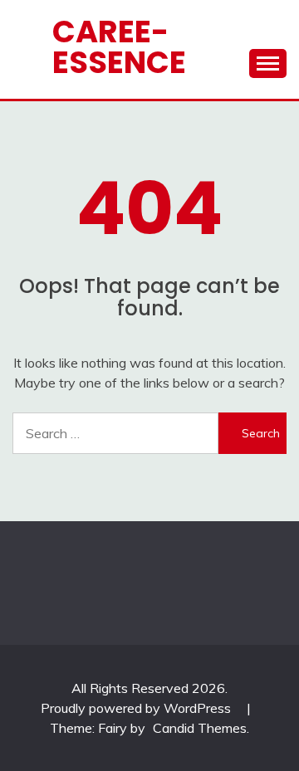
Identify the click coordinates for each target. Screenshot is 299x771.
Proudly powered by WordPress (137, 708)
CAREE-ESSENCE (119, 47)
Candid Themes (200, 728)
